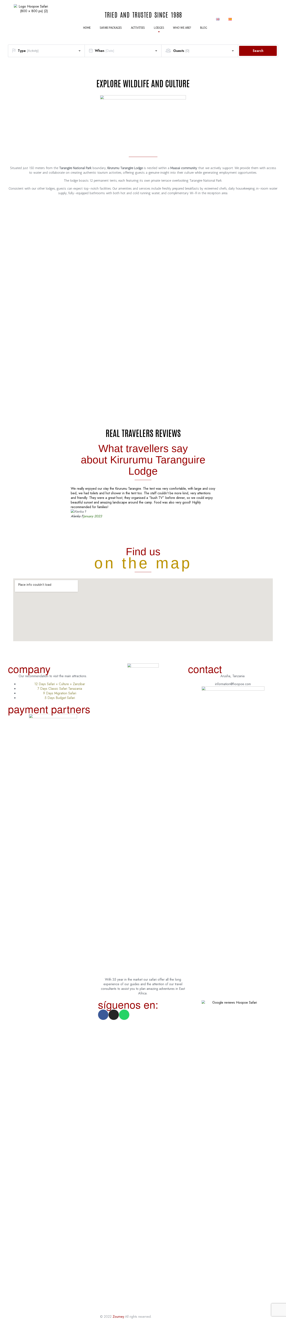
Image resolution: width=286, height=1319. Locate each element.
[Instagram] (113, 1014)
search (258, 50)
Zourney (118, 1316)
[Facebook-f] (103, 1014)
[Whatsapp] (124, 1014)
